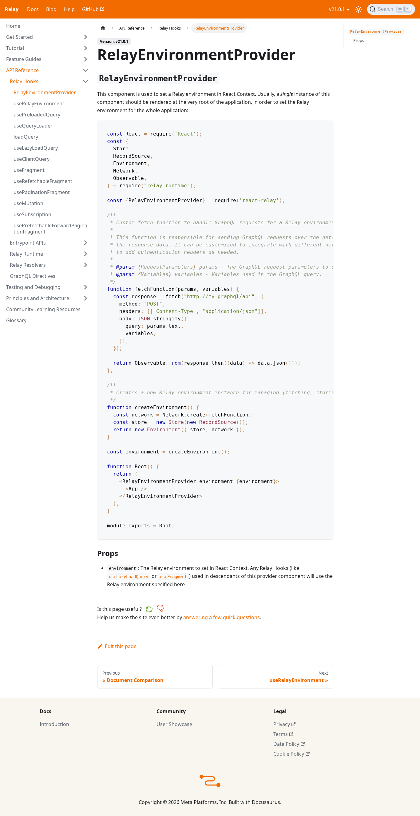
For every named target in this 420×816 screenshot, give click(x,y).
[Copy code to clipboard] (326, 128)
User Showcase (174, 724)
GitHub (90, 9)
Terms (280, 734)
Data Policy (286, 744)
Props (358, 40)
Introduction (54, 724)
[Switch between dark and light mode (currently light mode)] (358, 9)
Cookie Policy (288, 753)
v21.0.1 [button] (337, 9)
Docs (33, 9)
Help (69, 9)
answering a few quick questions (221, 617)
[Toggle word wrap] (314, 128)
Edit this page (121, 646)
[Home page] (103, 28)
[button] (47, 37)
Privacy (281, 724)
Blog (51, 9)
